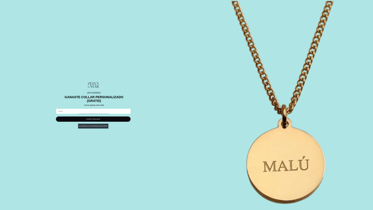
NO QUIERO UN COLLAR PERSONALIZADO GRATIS (93, 126)
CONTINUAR (93, 119)
